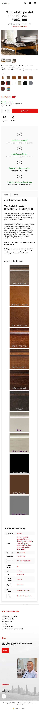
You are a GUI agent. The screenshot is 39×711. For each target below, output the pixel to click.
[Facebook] (4, 696)
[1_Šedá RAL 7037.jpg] (19, 505)
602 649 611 (5, 692)
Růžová (19, 545)
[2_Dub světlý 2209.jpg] (19, 296)
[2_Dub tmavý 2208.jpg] (19, 317)
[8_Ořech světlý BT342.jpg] (19, 359)
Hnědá (30, 541)
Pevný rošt (20, 575)
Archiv (5, 651)
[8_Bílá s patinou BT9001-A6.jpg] (19, 442)
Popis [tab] (6, 195)
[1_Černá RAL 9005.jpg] (19, 463)
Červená (19, 541)
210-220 (19, 553)
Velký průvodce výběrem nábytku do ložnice (17, 643)
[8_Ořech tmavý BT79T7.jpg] (19, 380)
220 (29, 561)
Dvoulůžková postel (23, 590)
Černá (27, 539)
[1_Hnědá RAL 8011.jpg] (19, 484)
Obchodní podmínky (8, 627)
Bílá (23, 539)
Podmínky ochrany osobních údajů (12, 629)
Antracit (19, 537)
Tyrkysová (20, 547)
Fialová (25, 541)
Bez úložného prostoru (24, 596)
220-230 (25, 561)
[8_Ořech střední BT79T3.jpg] (19, 338)
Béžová (19, 539)
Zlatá (23, 549)
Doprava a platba (7, 622)
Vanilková (27, 547)
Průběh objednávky (8, 619)
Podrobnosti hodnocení (19, 26)
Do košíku (26, 111)
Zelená (19, 549)
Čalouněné (20, 585)
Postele (19, 534)
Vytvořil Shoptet (20, 709)
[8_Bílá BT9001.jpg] (19, 422)
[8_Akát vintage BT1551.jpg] (19, 275)
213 (24, 553)
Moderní (19, 571)
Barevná (25, 537)
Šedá (30, 545)
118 (24, 556)
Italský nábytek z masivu (9, 617)
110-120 (19, 556)
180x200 (19, 579)
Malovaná (20, 543)
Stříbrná (25, 545)
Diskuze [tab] (15, 195)
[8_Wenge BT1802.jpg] (19, 401)
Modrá (26, 543)
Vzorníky (4, 624)
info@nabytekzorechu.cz (10, 690)
